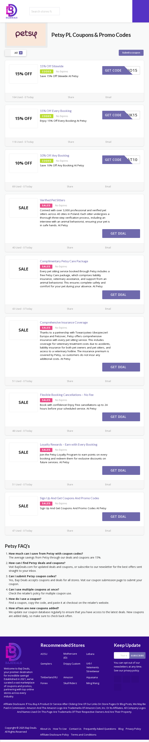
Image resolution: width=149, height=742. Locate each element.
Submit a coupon (131, 52)
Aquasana (92, 677)
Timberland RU (49, 677)
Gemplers (46, 663)
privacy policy (131, 670)
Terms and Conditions (83, 734)
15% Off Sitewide (51, 66)
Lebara (90, 654)
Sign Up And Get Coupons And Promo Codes (69, 498)
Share (70, 97)
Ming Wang (92, 683)
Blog (120, 728)
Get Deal (119, 233)
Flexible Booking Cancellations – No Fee (67, 394)
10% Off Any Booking (54, 155)
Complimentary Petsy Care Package (64, 261)
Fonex (44, 683)
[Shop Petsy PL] (26, 34)
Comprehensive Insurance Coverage (64, 322)
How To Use (60, 728)
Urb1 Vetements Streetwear (92, 667)
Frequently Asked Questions (100, 728)
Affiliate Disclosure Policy (54, 734)
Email (108, 97)
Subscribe (137, 655)
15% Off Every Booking (56, 111)
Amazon (68, 677)
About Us (45, 728)
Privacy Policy (133, 728)
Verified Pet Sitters (52, 200)
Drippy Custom (71, 663)
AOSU (44, 654)
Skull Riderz (70, 683)
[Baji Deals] (11, 11)
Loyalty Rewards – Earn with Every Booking (68, 444)
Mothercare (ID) (70, 655)
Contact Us (75, 728)
